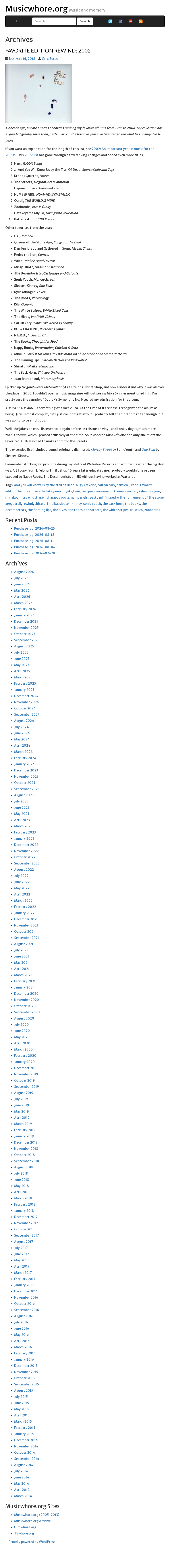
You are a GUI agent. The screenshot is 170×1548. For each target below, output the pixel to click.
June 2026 (22, 584)
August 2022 (24, 870)
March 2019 (23, 1124)
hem (76, 491)
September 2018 (26, 1161)
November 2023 (26, 777)
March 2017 (23, 1273)
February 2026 (25, 609)
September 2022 (27, 863)
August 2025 (24, 646)
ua (131, 510)
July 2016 (21, 1322)
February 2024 (25, 758)
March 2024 (23, 752)
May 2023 (21, 814)
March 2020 (23, 1049)
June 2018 (21, 1180)
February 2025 (25, 684)
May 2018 (21, 1186)
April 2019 (21, 1118)
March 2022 (23, 901)
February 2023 (25, 832)
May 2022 (21, 888)
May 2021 (21, 963)
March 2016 (23, 1347)
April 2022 (22, 894)
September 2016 (26, 1310)
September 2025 (27, 640)
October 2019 (24, 1080)
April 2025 (22, 671)
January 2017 (24, 1285)
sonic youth (92, 504)
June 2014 (21, 1477)
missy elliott (27, 497)
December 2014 (26, 1440)
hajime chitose (29, 491)
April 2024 (22, 746)
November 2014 (26, 1446)
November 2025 (26, 628)
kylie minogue (149, 491)
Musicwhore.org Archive (32, 1521)
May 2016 (21, 1335)
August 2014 (23, 1465)
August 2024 (24, 721)
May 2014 (21, 1484)
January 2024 (24, 764)
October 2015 (24, 1378)
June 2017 (21, 1254)
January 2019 (24, 1136)
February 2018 (24, 1204)
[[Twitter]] (110, 21)
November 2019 (26, 1074)
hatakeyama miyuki (57, 491)
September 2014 (26, 1459)
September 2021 (26, 938)
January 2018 (24, 1211)
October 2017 (24, 1229)
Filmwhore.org (25, 1527)
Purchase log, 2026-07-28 (34, 553)
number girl (79, 497)
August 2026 (24, 572)
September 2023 (26, 789)
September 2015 (26, 1384)
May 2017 (21, 1260)
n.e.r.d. (44, 497)
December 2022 (26, 845)
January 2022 (24, 913)
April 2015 (21, 1415)
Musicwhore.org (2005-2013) (36, 1515)
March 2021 (23, 975)
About (20, 21)
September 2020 (27, 1012)
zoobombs (152, 510)
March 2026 (23, 603)
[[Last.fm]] (131, 21)
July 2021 (21, 950)
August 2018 (23, 1167)
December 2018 (26, 1142)
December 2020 (26, 994)
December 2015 (26, 1366)
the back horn (112, 504)
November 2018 (26, 1149)
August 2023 (24, 795)
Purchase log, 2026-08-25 (34, 528)
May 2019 (21, 1111)
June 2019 (21, 1105)
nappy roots (60, 497)
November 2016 (26, 1297)
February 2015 (24, 1428)
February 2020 (25, 1056)
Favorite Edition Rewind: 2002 (48, 50)
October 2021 (24, 932)
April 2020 (22, 1043)
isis (84, 491)
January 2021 (24, 987)
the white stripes (115, 510)
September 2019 (26, 1087)
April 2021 (21, 969)
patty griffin (99, 497)
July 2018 (21, 1173)
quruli (16, 504)
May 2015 (21, 1409)
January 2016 (24, 1360)
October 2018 (24, 1155)
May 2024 (22, 739)
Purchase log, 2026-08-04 (34, 547)
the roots (75, 510)
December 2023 (26, 770)
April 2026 (22, 597)
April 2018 (21, 1192)
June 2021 (21, 956)
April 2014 (22, 1490)
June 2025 (22, 659)
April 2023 (22, 820)
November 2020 (26, 1000)
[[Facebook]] (120, 21)
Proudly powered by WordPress (32, 1542)
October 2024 (25, 708)
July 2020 (21, 1025)
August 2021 (23, 944)
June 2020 (22, 1031)
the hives (60, 510)
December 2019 (26, 1068)
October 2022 (24, 857)
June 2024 (22, 733)
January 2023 (24, 839)
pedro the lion (120, 497)
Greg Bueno (50, 59)
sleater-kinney (70, 504)
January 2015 (24, 1434)
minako (11, 497)
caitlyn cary (106, 485)
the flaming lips (39, 510)
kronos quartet (125, 491)
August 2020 (24, 1018)
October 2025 (24, 634)
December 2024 (26, 696)
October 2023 (24, 783)
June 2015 (21, 1403)
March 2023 (23, 826)
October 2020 (25, 1006)
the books (132, 504)
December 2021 (26, 919)
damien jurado (127, 485)
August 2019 (23, 1093)
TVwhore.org (24, 1533)
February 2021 (24, 981)
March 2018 (23, 1198)
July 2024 (21, 727)
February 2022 (25, 907)
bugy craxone (86, 485)
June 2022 (22, 882)
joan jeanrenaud (100, 491)
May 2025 (21, 665)
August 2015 (23, 1391)
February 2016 (24, 1353)
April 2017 (21, 1266)
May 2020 (22, 1037)
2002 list (31, 155)
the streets (92, 510)
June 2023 (21, 808)
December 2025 (26, 621)
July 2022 (21, 876)
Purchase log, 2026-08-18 (34, 535)
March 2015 (23, 1422)
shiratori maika (46, 504)
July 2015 (21, 1397)
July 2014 (21, 1471)
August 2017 (23, 1242)
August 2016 (23, 1316)
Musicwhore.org (36, 9)
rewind (28, 504)
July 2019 (21, 1099)
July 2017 (21, 1248)
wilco (139, 510)
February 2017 (24, 1279)
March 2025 (23, 677)
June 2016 (21, 1328)
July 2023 (21, 801)
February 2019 (24, 1130)
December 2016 (26, 1291)
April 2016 (21, 1341)
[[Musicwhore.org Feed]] (141, 21)
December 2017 (26, 1217)
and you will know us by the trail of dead (44, 485)
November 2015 (26, 1372)
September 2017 (26, 1235)
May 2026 (21, 590)
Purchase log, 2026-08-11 (34, 541)
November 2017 (26, 1223)
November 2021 (26, 925)
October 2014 (24, 1453)
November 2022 (26, 851)
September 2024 (27, 715)
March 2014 (23, 1496)
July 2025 (21, 653)
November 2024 (26, 702)
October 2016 (24, 1304)
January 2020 (24, 1062)
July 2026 (21, 578)
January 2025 (24, 690)
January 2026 (24, 615)
